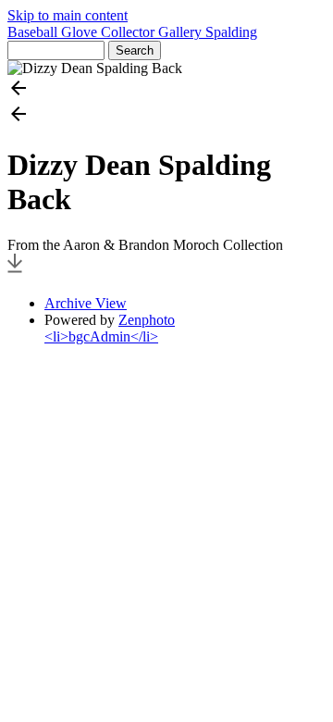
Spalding (231, 32)
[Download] (14, 272)
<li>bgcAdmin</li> (101, 336)
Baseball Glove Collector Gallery (106, 32)
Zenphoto (146, 320)
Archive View (85, 303)
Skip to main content (67, 15)
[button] (166, 90)
